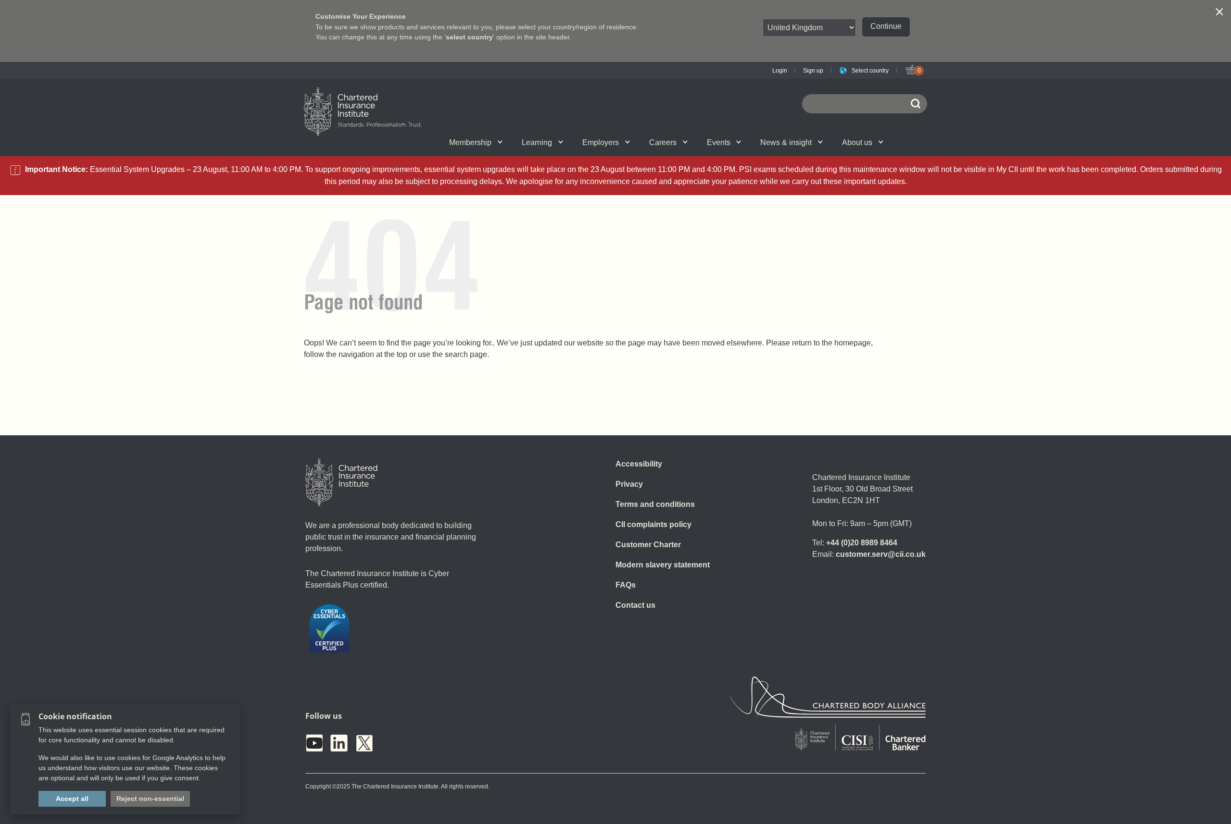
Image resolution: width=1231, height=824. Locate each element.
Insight (642, 142)
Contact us (635, 605)
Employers (600, 142)
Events (718, 142)
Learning (537, 142)
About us (857, 142)
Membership (470, 142)
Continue (886, 26)
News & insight (786, 142)
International (636, 142)
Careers (663, 142)
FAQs (626, 585)
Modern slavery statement (663, 565)
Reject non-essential (150, 798)
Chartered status (402, 142)
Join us (400, 142)
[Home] (341, 482)
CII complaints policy (653, 524)
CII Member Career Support (410, 142)
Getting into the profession (511, 142)
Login (779, 70)
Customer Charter (648, 545)
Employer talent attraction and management (635, 142)
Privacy (629, 484)
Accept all (72, 798)
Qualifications (409, 142)
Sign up (813, 70)
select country (469, 37)
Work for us (754, 142)
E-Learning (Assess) (521, 142)
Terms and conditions (655, 504)
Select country (870, 70)
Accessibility (639, 464)
